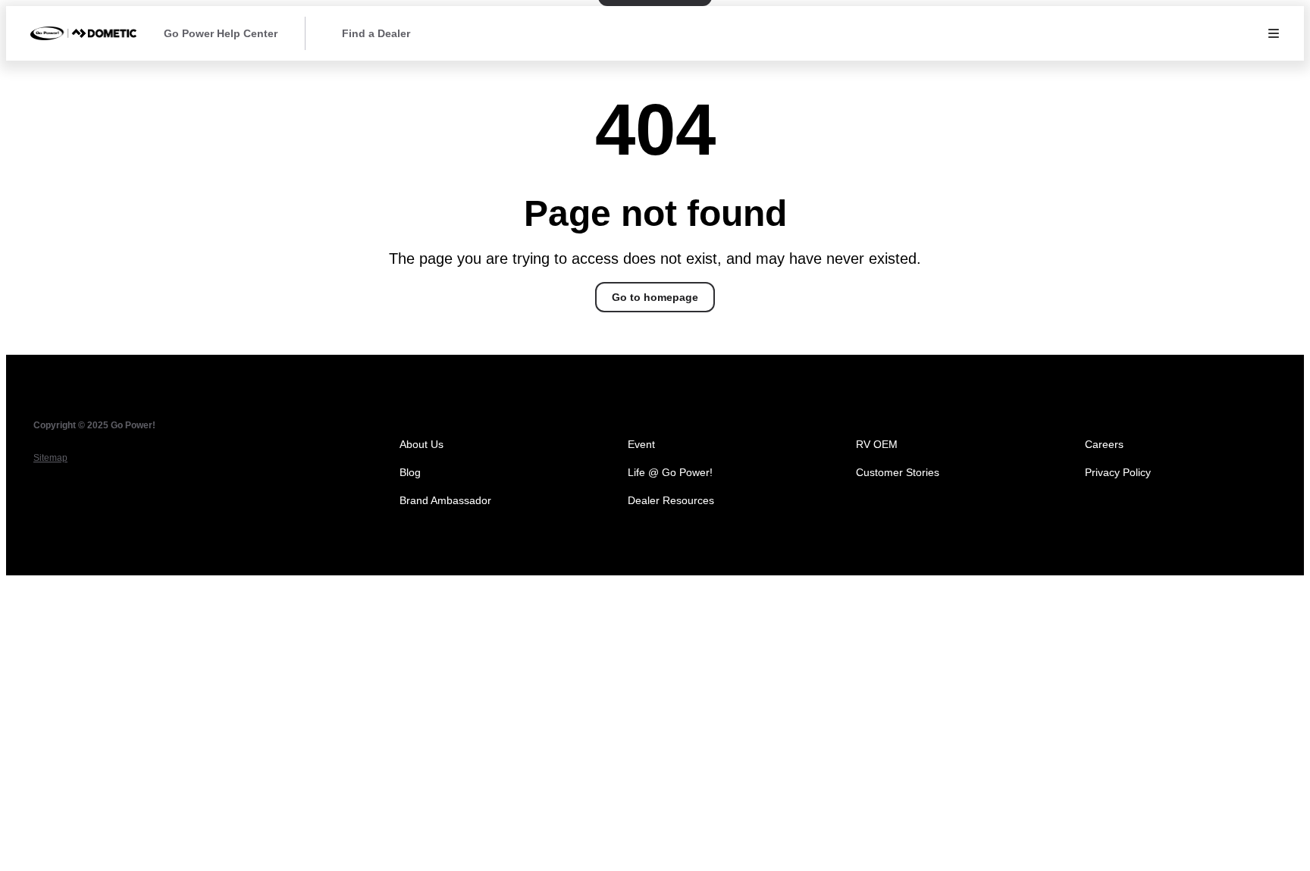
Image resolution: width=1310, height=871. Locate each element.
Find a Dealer (376, 33)
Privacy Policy (1118, 472)
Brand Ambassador (445, 500)
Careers (1104, 444)
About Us (421, 444)
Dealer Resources (671, 500)
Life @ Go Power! (670, 472)
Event (641, 444)
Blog (410, 472)
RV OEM (877, 444)
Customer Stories (897, 472)
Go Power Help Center (220, 33)
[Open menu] (1273, 33)
